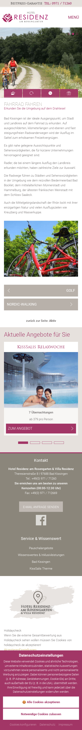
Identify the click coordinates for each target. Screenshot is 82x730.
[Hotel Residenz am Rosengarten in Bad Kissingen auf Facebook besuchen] (41, 521)
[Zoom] (41, 249)
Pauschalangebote (41, 548)
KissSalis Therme (41, 568)
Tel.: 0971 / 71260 (58, 3)
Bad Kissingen (41, 562)
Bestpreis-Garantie (26, 3)
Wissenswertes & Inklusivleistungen (41, 555)
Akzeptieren (11, 650)
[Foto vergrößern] (41, 62)
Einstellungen (27, 650)
